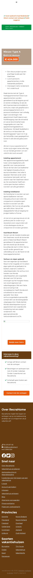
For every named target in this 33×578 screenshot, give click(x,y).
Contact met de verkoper (17, 393)
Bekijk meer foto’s (16, 342)
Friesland (21, 26)
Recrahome (16, 10)
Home (7, 26)
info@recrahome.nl (10, 570)
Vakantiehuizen (14, 26)
